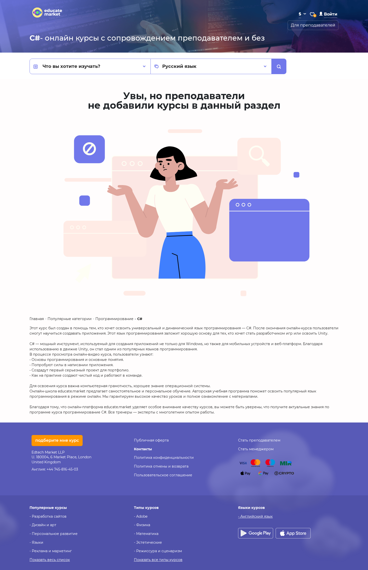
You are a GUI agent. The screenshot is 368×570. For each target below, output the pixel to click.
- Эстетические (148, 542)
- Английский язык (255, 516)
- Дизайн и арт (43, 525)
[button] (328, 14)
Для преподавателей (313, 25)
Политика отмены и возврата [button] (161, 466)
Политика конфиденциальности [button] (164, 457)
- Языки (36, 542)
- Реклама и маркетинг (51, 551)
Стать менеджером (256, 449)
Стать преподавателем (259, 440)
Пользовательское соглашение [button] (163, 475)
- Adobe (140, 516)
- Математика (146, 533)
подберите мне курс (57, 440)
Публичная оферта (151, 440)
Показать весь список (50, 559)
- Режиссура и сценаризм (158, 551)
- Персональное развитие (54, 533)
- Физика (142, 525)
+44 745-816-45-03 (62, 469)
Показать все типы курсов (158, 559)
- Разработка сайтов (48, 516)
